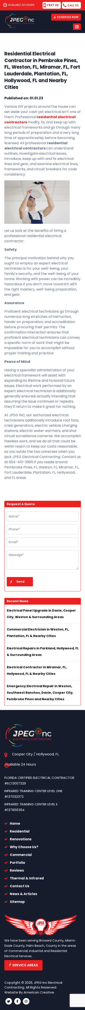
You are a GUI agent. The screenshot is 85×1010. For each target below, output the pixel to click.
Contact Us (19, 886)
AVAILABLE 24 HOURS (21, 5)
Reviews (17, 870)
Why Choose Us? (24, 847)
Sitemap (17, 901)
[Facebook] (17, 1001)
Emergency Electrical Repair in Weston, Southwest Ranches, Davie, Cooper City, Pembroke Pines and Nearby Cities (40, 692)
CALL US (73, 5)
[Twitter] (8, 1001)
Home (15, 823)
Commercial (21, 854)
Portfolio (17, 862)
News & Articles (23, 894)
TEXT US (53, 5)
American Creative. (39, 992)
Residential (20, 831)
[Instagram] (26, 1001)
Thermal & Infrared (27, 878)
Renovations (21, 839)
